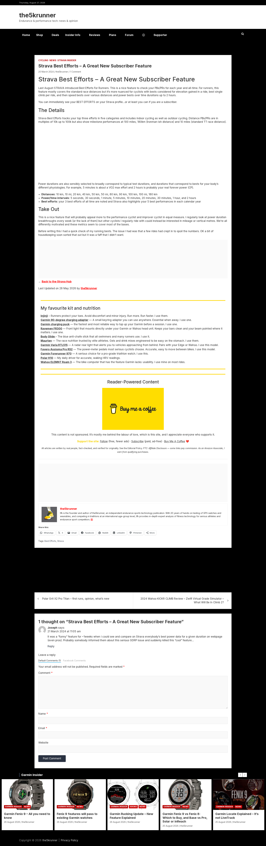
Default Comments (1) (49, 660)
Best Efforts (50, 541)
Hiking (133, 806)
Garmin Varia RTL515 (54, 345)
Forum (129, 35)
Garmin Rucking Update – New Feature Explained (131, 816)
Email (42, 728)
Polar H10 (47, 357)
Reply (51, 646)
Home (26, 35)
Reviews (94, 35)
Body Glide (48, 336)
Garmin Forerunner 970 (56, 353)
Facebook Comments (74, 660)
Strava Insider (66, 60)
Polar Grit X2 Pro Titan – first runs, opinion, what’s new (75, 598)
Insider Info (72, 35)
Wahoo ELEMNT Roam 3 (56, 362)
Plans (112, 35)
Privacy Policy (69, 840)
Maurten (46, 340)
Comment (45, 672)
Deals (55, 35)
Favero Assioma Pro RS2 (57, 349)
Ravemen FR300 (51, 328)
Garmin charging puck (55, 324)
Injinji (44, 315)
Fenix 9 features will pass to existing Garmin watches (77, 816)
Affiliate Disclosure (158, 448)
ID (92, 519)
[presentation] (240, 775)
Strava (60, 541)
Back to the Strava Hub (57, 281)
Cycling (43, 60)
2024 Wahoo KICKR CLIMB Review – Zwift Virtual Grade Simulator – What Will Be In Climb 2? (182, 600)
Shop (39, 35)
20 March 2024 (46, 71)
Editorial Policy (135, 448)
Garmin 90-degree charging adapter (64, 320)
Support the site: (88, 441)
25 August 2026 (170, 825)
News (52, 60)
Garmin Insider (32, 775)
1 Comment (75, 71)
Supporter (160, 35)
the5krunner (37, 15)
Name (43, 713)
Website (43, 742)
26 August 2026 (12, 822)
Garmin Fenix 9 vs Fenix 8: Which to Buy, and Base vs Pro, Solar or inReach (185, 817)
